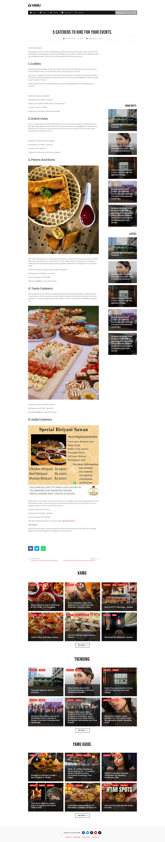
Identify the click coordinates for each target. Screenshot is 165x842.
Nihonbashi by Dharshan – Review (118, 637)
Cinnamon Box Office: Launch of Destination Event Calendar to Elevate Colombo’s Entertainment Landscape (45, 719)
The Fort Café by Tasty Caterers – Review (82, 636)
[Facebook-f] (83, 832)
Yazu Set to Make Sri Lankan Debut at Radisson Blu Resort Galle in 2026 (43, 805)
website (38, 281)
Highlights (91, 38)
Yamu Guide (98, 38)
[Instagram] (91, 832)
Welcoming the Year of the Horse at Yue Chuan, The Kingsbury (45, 606)
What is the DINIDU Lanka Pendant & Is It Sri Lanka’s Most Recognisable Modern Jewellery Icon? (118, 719)
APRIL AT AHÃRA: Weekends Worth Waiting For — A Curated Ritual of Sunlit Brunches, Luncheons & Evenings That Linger (81, 773)
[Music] (99, 832)
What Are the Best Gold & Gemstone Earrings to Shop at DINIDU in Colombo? (80, 690)
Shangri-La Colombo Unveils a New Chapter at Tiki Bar (43, 776)
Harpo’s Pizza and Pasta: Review (44, 637)
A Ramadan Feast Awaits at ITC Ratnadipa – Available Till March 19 (82, 806)
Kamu (40, 585)
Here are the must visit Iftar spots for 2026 (118, 806)
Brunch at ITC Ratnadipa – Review (118, 607)
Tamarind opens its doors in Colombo (43, 691)
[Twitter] (87, 832)
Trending (41, 670)
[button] (82, 645)
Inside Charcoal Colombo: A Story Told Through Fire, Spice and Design (118, 690)
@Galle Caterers (68, 521)
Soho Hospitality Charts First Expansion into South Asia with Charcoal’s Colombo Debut (81, 605)
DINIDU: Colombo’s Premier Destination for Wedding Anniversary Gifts (116, 775)
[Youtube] (95, 832)
